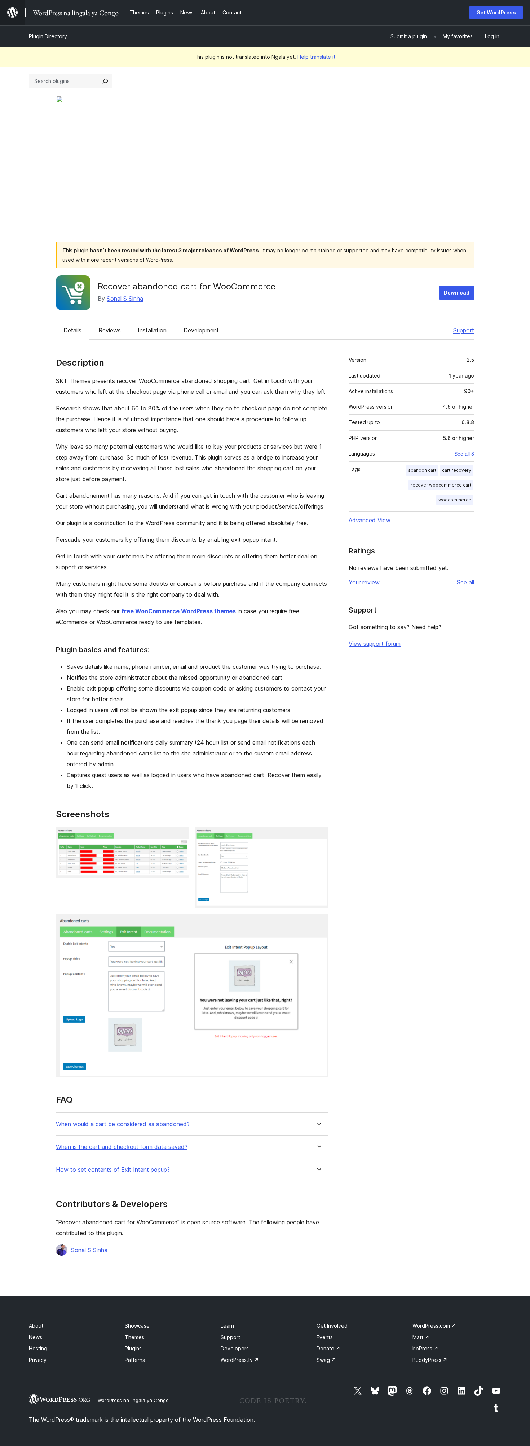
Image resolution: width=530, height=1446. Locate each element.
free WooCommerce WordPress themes (179, 611)
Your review (364, 582)
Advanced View (369, 520)
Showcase (137, 1326)
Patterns (135, 1360)
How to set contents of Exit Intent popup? (113, 1169)
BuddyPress (429, 1360)
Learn (227, 1326)
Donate (328, 1348)
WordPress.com (434, 1326)
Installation (152, 330)
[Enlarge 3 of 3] (318, 923)
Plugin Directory (48, 36)
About (36, 1326)
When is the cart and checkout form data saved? (121, 1147)
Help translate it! (317, 57)
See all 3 (464, 454)
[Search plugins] (105, 81)
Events (325, 1337)
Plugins (133, 1348)
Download (456, 292)
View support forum (375, 643)
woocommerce (454, 499)
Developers (235, 1348)
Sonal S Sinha (125, 298)
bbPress (425, 1348)
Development (201, 330)
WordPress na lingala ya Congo (133, 1400)
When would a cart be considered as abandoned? (123, 1124)
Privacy (38, 1360)
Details (72, 330)
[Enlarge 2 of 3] (318, 836)
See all (465, 582)
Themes (134, 1337)
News (35, 1337)
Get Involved (332, 1326)
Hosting (38, 1348)
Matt (420, 1337)
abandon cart (422, 470)
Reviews (109, 330)
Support (463, 330)
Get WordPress (496, 12)
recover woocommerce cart (441, 485)
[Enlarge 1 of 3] (179, 836)
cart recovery (456, 470)
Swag (326, 1360)
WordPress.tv (240, 1360)
